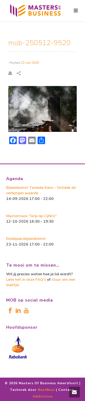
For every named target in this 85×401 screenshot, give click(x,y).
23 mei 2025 (30, 62)
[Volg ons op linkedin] (18, 311)
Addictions (43, 396)
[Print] (12, 73)
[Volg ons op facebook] (10, 311)
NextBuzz (46, 390)
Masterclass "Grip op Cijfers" (31, 216)
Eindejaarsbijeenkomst (26, 238)
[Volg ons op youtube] (26, 311)
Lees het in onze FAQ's (26, 279)
